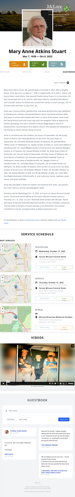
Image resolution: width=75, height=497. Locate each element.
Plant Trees (64, 267)
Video (47, 72)
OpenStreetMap (39, 491)
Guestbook (69, 72)
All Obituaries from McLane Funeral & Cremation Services (58, 15)
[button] (15, 256)
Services (27, 72)
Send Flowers (64, 328)
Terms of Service (42, 488)
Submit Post (64, 419)
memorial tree (32, 220)
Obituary (5, 72)
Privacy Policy (32, 488)
